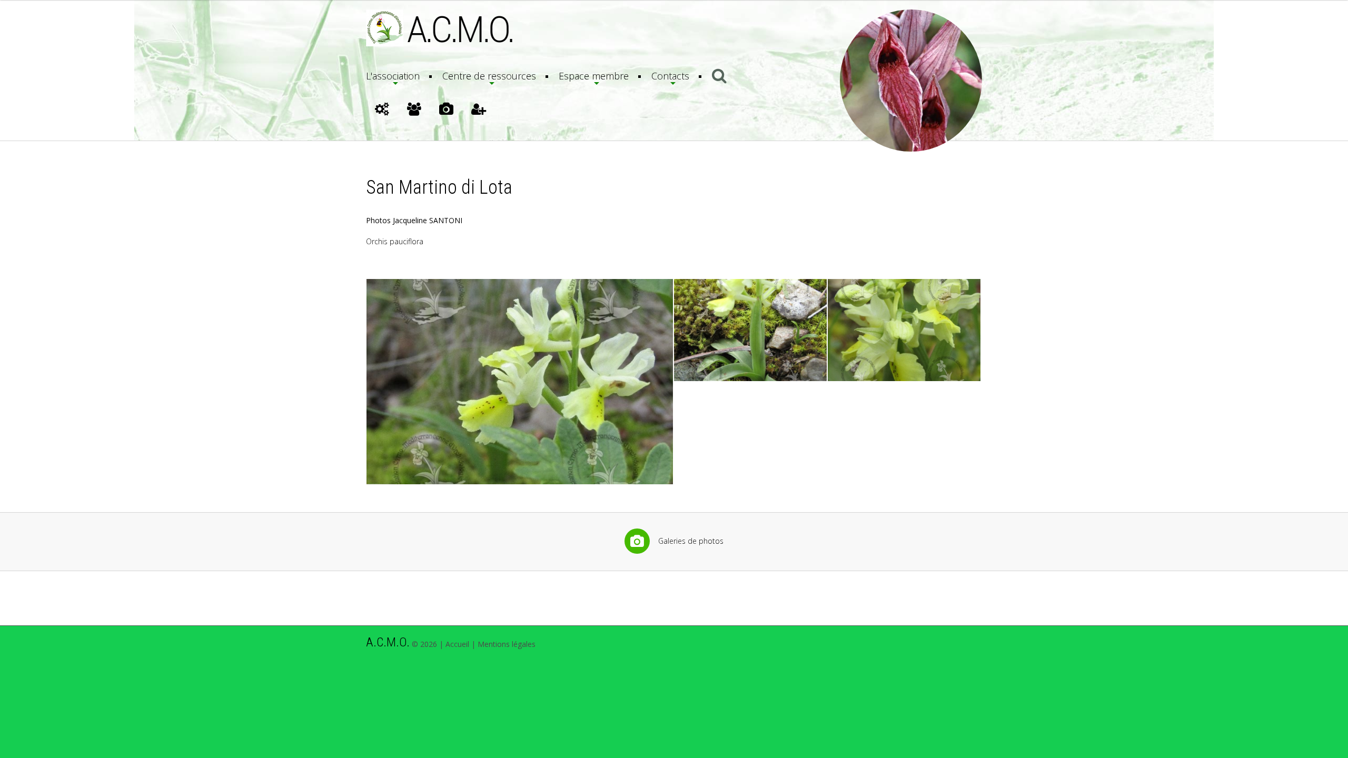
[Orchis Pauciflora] (519, 381)
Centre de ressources (489, 75)
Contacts (670, 75)
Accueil (457, 644)
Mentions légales (507, 644)
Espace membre (594, 75)
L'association (393, 75)
